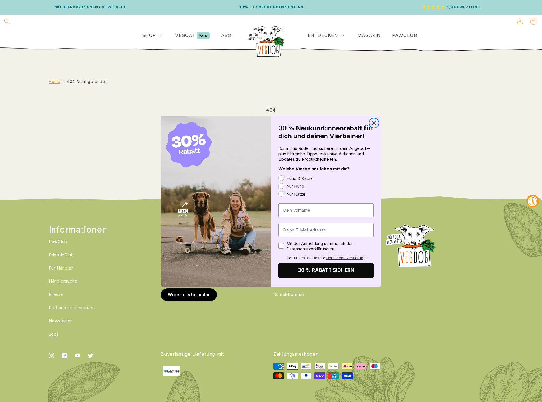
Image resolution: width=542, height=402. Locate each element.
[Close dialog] (374, 123)
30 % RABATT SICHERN (326, 270)
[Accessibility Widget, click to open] (532, 201)
